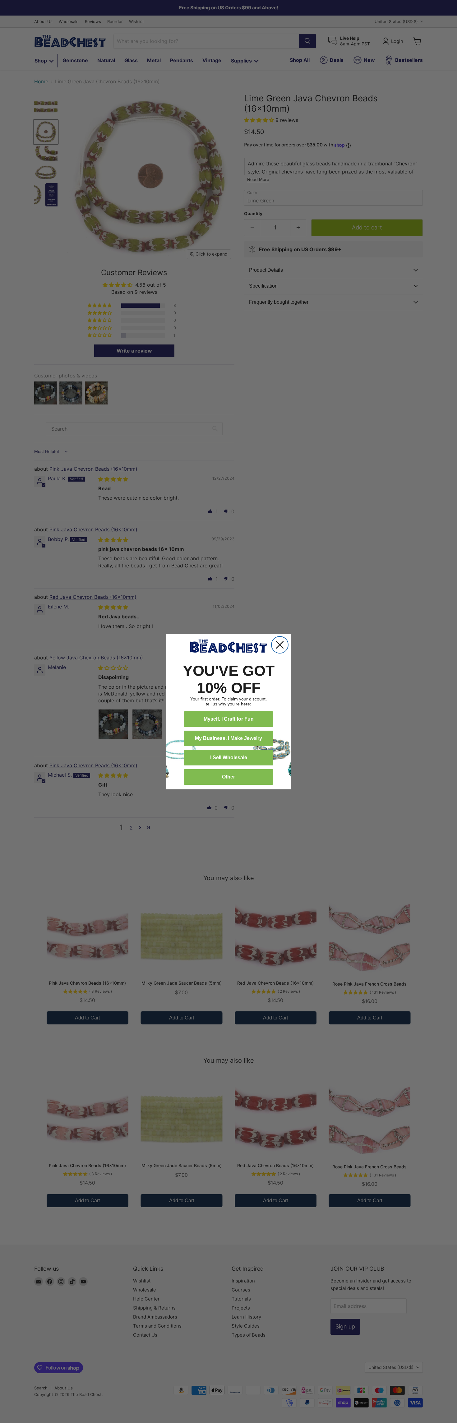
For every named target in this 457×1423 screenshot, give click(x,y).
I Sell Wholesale (228, 757)
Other (228, 776)
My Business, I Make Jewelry (228, 738)
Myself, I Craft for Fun (229, 719)
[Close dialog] (279, 644)
